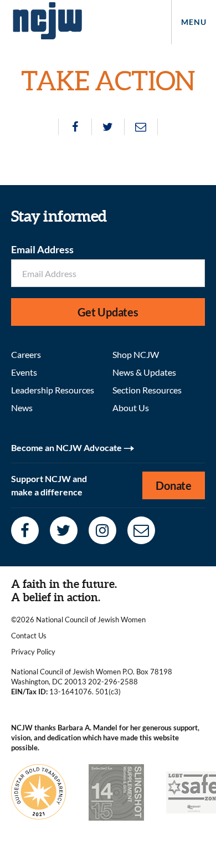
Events (24, 372)
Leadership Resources (52, 390)
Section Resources (147, 390)
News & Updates (144, 372)
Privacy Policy (33, 651)
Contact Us (29, 635)
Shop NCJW (135, 354)
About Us (130, 407)
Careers (26, 354)
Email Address (42, 249)
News (22, 407)
